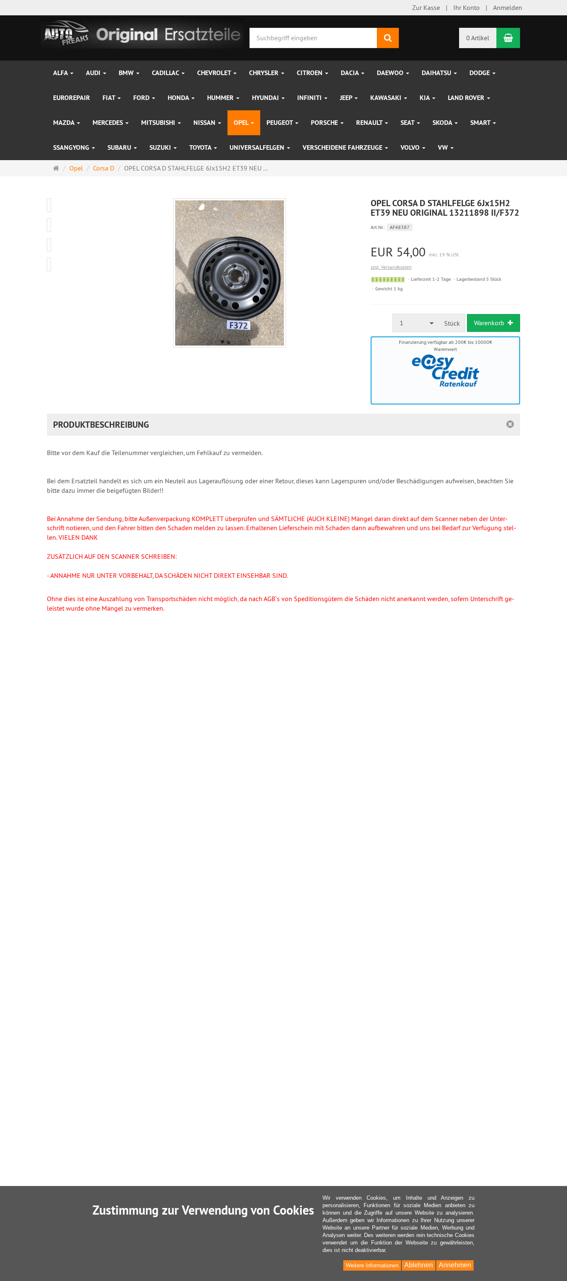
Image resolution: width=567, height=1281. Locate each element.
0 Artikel (477, 38)
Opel (242, 122)
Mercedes (109, 122)
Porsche (325, 122)
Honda (179, 97)
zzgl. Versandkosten (391, 267)
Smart (481, 122)
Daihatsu (437, 72)
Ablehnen (418, 1265)
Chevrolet (214, 72)
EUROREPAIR (71, 97)
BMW (127, 72)
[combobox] (416, 323)
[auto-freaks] (142, 32)
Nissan (205, 122)
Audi (94, 72)
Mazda (64, 122)
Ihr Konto (466, 7)
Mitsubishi (159, 122)
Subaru (120, 147)
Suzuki (161, 147)
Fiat (110, 97)
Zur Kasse (426, 7)
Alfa (61, 72)
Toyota (201, 147)
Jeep (347, 97)
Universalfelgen (258, 147)
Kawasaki (386, 97)
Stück (452, 323)
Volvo (411, 147)
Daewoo (391, 72)
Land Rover (467, 97)
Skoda (443, 122)
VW (444, 147)
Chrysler (264, 72)
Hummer (221, 97)
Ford (142, 97)
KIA (425, 97)
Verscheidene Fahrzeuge (343, 147)
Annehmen (455, 1265)
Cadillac (166, 72)
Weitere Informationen (372, 1265)
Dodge (480, 72)
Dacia (350, 72)
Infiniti (310, 97)
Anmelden (507, 7)
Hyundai (266, 97)
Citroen (310, 72)
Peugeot (280, 122)
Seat (408, 122)
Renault (370, 122)
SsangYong (72, 147)
